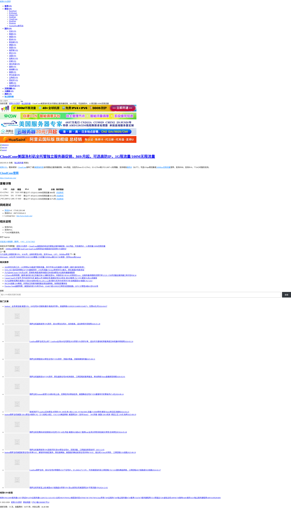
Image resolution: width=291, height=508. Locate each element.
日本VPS (12, 31)
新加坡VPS (13, 42)
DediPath (12, 17)
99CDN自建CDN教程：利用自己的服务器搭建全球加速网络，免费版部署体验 (36, 283)
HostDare (12, 21)
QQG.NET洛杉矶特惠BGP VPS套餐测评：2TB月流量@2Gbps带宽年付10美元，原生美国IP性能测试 (44, 270)
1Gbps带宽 (102, 498)
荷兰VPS (12, 53)
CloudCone (13, 19)
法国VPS (12, 56)
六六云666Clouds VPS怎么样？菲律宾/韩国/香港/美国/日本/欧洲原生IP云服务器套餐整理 (40, 273)
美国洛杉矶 (39, 167)
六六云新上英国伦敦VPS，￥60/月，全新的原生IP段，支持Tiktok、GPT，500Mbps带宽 (35, 254)
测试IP (7, 210)
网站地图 (26, 502)
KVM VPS (90, 498)
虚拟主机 (169, 498)
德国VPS (12, 45)
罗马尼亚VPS (14, 75)
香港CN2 (136, 498)
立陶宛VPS (13, 78)
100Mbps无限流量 (163, 167)
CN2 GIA (50, 498)
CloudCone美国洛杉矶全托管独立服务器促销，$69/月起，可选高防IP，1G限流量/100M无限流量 (77, 156)
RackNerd (12, 11)
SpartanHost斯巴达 (16, 26)
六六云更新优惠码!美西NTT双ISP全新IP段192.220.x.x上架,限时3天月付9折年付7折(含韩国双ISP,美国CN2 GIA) (48, 281)
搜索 (2, 291)
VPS (67, 498)
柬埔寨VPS (13, 69)
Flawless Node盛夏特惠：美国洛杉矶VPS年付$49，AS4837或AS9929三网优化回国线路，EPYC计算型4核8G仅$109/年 (51, 286)
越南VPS (12, 67)
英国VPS (12, 48)
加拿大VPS (13, 58)
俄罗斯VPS (13, 50)
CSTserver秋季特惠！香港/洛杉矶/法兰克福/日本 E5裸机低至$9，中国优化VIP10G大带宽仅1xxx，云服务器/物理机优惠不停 (70, 275)
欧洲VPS (12, 39)
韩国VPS (12, 34)
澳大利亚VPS (14, 64)
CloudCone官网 (9, 173)
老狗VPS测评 (5, 1)
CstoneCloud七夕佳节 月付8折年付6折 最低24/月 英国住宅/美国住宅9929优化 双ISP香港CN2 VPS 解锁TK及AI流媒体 (51, 278)
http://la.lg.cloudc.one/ (24, 216)
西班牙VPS (13, 80)
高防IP (129, 167)
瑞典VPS (12, 83)
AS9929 (216, 498)
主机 (60, 498)
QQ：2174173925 (28, 242)
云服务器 (38, 498)
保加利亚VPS (14, 86)
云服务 (113, 498)
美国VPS (12, 37)
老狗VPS (3, 167)
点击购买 (60, 193)
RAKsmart (13, 13)
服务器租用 (148, 498)
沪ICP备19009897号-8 (40, 502)
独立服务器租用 (202, 498)
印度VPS (12, 61)
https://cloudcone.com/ (8, 178)
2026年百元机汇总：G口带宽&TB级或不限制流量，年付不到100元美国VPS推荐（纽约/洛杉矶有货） (45, 267)
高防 (190, 498)
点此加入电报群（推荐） (10, 242)
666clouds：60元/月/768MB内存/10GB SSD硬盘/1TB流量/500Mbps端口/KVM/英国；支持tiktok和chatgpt (40, 257)
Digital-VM (13, 15)
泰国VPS (12, 72)
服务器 (17, 498)
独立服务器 (26, 104)
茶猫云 (159, 498)
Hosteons (12, 23)
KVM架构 (181, 498)
